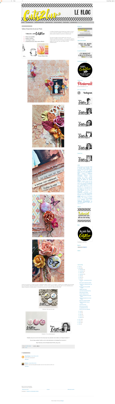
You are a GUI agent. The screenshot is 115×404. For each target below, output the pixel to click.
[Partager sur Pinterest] (38, 346)
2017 (88, 166)
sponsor (91, 199)
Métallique (82, 190)
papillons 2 (85, 196)
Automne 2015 (79, 171)
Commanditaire (79, 176)
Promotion (86, 197)
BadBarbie (90, 171)
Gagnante (90, 183)
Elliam (79, 181)
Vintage (91, 202)
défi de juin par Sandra (83, 306)
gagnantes (79, 184)
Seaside (78, 199)
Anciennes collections (58, 22)
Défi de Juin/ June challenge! (84, 309)
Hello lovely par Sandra (83, 292)
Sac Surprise (84, 198)
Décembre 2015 (85, 178)
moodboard (79, 192)
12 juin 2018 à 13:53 (34, 356)
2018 (91, 166)
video (86, 202)
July (89, 185)
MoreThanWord (85, 192)
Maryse (81, 189)
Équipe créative (79, 183)
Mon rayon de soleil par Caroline (85, 282)
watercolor (79, 203)
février (81, 315)
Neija (78, 193)
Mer (91, 189)
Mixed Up (90, 190)
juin (87, 185)
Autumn (84, 171)
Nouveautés (89, 193)
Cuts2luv (86, 177)
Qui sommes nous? (74, 22)
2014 (80, 324)
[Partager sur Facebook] (37, 346)
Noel (86, 193)
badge (78, 172)
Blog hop (83, 172)
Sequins (87, 199)
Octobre (88, 194)
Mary (78, 189)
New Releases (82, 193)
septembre (83, 199)
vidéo (88, 202)
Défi (89, 178)
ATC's (87, 170)
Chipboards (90, 173)
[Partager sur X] (36, 346)
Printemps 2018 (80, 197)
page (78, 196)
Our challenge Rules (29, 22)
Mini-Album (86, 190)
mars (81, 314)
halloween (88, 184)
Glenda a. (26, 363)
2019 (80, 266)
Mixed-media (79, 191)
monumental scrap (88, 191)
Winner (82, 203)
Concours (85, 176)
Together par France (83, 289)
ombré (91, 194)
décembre (81, 269)
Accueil (23, 22)
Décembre (79, 178)
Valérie (83, 202)
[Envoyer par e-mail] (33, 346)
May (83, 189)
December (90, 177)
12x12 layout (80, 166)
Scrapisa (90, 198)
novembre (81, 271)
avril (86, 171)
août (80, 275)
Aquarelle (79, 170)
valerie (81, 202)
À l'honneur (79, 168)
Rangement (90, 197)
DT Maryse (83, 179)
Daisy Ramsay (27, 356)
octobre (81, 272)
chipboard (83, 173)
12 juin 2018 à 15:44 (32, 363)
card (91, 172)
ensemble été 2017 (88, 181)
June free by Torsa (82, 304)
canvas (89, 172)
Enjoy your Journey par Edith (84, 300)
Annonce (82, 169)
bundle (86, 172)
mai (80, 311)
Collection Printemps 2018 (39, 22)
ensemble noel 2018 (88, 182)
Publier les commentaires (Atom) (32, 391)
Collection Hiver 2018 (48, 22)
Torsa (78, 202)
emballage (83, 181)
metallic (78, 190)
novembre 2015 (84, 194)
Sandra (87, 198)
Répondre (27, 359)
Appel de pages (89, 169)
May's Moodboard (88, 189)
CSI (82, 177)
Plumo (26, 347)
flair (87, 183)
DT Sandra (89, 179)
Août (85, 169)
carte (78, 173)
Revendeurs (79, 198)
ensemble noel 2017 (80, 182)
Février (85, 183)
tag (91, 201)
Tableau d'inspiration (83, 201)
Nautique (90, 192)
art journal (84, 170)
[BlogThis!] (35, 346)
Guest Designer (84, 184)
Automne (90, 170)
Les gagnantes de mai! (83, 307)
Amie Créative (86, 168)
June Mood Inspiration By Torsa (85, 290)
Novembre (79, 194)
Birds (81, 172)
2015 (80, 322)
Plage (88, 196)
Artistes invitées (66, 22)
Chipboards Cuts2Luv (82, 174)
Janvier (81, 185)
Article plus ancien (71, 389)
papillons (82, 196)
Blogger (62, 400)
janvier (81, 317)
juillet (81, 277)
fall (83, 183)
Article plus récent (25, 389)
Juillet (84, 185)
